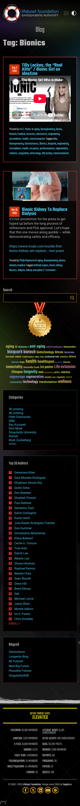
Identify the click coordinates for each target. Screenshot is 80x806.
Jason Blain (22, 603)
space (69, 377)
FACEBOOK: (16, 730)
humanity (58, 362)
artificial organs (40, 265)
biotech (29, 351)
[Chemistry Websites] (40, 321)
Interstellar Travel (31, 367)
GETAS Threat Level (40, 716)
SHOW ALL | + (14, 623)
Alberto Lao (21, 558)
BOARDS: (46, 749)
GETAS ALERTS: (49, 738)
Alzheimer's (23, 347)
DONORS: (28, 749)
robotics (13, 153)
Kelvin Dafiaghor (25, 513)
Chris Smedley (23, 619)
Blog (40, 30)
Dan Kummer (23, 528)
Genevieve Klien (24, 472)
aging (36, 129)
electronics (41, 134)
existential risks (52, 357)
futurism (15, 362)
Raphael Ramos (24, 568)
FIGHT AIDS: (20, 755)
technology (35, 153)
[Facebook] (26, 790)
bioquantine (70, 346)
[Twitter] (33, 790)
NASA (41, 372)
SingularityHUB (19, 675)
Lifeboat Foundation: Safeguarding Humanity (30, 13)
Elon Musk (16, 428)
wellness (64, 381)
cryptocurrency (28, 357)
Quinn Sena (22, 488)
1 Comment (50, 270)
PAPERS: (46, 766)
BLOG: (45, 744)
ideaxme (66, 362)
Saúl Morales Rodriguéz (30, 478)
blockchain (69, 352)
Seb (16, 593)
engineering (54, 134)
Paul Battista (22, 503)
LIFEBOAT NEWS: (50, 730)
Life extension (65, 367)
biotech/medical (17, 134)
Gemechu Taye (24, 508)
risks (54, 377)
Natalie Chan (22, 573)
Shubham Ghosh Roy (28, 483)
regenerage (17, 377)
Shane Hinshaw (24, 563)
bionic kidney (55, 265)
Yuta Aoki (20, 548)
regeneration (62, 148)
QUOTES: (46, 772)
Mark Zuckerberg (20, 440)
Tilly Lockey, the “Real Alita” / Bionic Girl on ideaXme (42, 69)
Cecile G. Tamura (25, 543)
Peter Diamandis (20, 417)
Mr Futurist (16, 661)
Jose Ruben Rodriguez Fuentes (34, 523)
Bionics (43, 143)
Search (72, 297)
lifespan (17, 372)
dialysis (21, 270)
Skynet (13, 436)
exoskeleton (15, 139)
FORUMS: (30, 772)
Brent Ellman (22, 588)
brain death (10, 357)
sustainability (16, 382)
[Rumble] (55, 790)
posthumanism (47, 148)
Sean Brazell (22, 578)
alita (55, 139)
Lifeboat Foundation (32, 784)
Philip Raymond (26, 260)
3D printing (16, 409)
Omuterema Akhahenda (29, 533)
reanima (65, 372)
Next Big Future (19, 666)
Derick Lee (21, 553)
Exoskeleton (15, 148)
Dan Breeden (22, 493)
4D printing (16, 413)
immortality (14, 367)
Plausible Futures (20, 670)
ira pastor (34, 148)
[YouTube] (48, 790)
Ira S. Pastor (25, 129)
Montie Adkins (23, 609)
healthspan (46, 362)
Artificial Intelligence (54, 347)
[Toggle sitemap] (66, 13)
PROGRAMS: (48, 761)
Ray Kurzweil (17, 424)
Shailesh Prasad (25, 498)
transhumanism (37, 139)
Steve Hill (20, 583)
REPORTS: (47, 755)
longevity (31, 372)
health (25, 139)
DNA (12, 421)
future (72, 356)
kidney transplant (34, 270)
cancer (18, 356)
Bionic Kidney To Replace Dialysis (44, 211)
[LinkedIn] (41, 790)
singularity (23, 153)
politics (57, 372)
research (48, 377)
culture (37, 357)
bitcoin (59, 352)
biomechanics (31, 143)
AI (16, 347)
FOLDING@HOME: (17, 761)
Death (42, 357)
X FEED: (17, 744)
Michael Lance (23, 598)
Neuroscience (48, 373)
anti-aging (37, 346)
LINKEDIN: (17, 738)
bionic (59, 129)
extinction (64, 357)
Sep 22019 (14, 69)
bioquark (52, 143)
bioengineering (48, 129)
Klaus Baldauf (23, 538)
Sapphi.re (67, 784)
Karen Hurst (22, 518)
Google (22, 362)
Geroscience (17, 652)
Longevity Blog (18, 656)
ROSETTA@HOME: (16, 766)
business (30, 134)
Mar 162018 (14, 211)
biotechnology (45, 352)
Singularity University (22, 432)
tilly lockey (47, 153)
